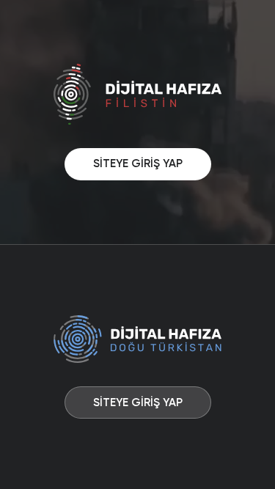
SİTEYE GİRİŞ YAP (138, 163)
